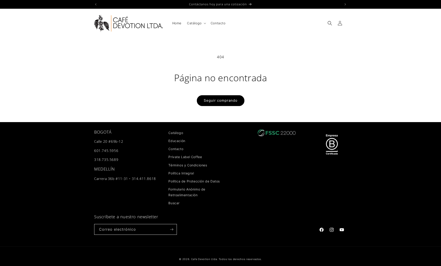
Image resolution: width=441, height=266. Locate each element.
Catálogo (175, 133)
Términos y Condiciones (187, 165)
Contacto (175, 149)
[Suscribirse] (172, 229)
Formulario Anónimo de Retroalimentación (186, 192)
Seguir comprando (220, 100)
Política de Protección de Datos (194, 181)
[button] (196, 23)
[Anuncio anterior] (96, 4)
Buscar (174, 203)
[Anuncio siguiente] (345, 4)
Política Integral (181, 173)
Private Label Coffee (185, 157)
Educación (176, 141)
